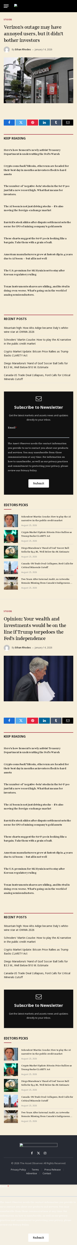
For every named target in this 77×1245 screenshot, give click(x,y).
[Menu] (6, 6)
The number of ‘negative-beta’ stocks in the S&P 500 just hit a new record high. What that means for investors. (37, 190)
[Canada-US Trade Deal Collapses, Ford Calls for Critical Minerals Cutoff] (11, 567)
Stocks (8, 19)
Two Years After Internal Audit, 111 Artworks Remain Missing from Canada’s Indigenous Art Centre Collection (45, 583)
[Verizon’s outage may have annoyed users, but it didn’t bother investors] (38, 80)
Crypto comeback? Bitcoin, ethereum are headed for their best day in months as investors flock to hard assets (36, 170)
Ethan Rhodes (23, 49)
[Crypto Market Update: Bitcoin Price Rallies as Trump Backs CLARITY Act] (11, 536)
